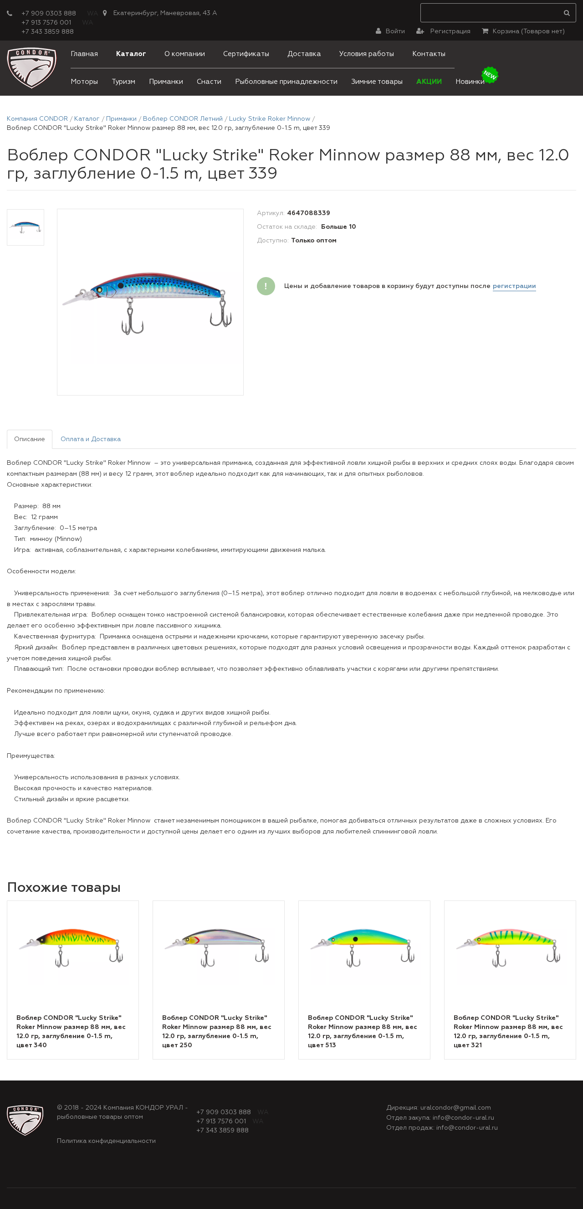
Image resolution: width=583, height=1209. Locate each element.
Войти (395, 31)
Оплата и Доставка (91, 439)
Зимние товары (377, 81)
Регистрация (449, 31)
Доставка (304, 54)
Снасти (209, 81)
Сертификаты (246, 54)
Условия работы (366, 54)
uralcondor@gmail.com (455, 1108)
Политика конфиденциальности (106, 1141)
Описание (29, 439)
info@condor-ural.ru (463, 1118)
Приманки (166, 81)
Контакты (428, 54)
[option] (150, 302)
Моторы (84, 81)
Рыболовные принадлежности (286, 81)
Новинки (470, 81)
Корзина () (529, 31)
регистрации (514, 286)
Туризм (123, 81)
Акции (429, 81)
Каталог (131, 54)
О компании (184, 54)
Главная (84, 54)
